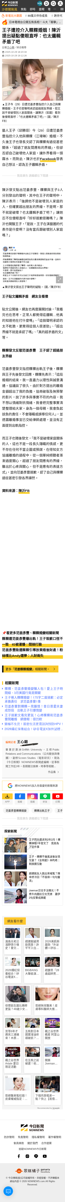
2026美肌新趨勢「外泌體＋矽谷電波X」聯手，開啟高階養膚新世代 (52, 945)
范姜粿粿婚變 (23, 669)
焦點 (23, 9)
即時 (32, 9)
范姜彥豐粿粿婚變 (16, 810)
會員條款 (19, 1143)
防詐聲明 (9, 1137)
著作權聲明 (54, 1137)
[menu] (62, 9)
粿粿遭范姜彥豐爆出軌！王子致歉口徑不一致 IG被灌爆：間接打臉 (32, 641)
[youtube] (44, 1156)
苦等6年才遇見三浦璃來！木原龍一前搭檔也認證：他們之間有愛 (12, 1035)
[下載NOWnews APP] (46, 3)
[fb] (18, 1156)
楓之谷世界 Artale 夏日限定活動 (12, 1063)
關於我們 (32, 1143)
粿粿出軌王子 (42, 810)
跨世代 (58, 15)
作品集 (52, 771)
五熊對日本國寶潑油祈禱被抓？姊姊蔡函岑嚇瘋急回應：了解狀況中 (32, 1035)
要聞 (41, 9)
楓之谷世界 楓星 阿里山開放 (52, 1034)
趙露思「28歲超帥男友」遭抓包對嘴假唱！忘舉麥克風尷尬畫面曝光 (52, 972)
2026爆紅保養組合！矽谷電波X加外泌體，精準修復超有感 (12, 974)
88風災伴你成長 (37, 15)
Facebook (48, 159)
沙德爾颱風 (9, 9)
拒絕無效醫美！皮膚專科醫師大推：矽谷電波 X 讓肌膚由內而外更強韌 (46, 1007)
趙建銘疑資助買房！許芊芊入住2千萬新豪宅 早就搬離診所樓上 (32, 945)
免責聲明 (23, 1137)
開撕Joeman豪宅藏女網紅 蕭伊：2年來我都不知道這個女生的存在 (52, 1062)
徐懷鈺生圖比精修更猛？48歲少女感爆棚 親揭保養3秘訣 (17, 1007)
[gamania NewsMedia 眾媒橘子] (32, 1171)
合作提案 (46, 1143)
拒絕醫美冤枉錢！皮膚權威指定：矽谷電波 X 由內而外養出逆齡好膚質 (16, 1097)
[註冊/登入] (60, 3)
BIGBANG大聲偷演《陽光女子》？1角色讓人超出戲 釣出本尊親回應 (32, 972)
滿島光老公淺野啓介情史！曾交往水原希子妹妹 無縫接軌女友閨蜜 (12, 945)
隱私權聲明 (38, 1137)
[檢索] (53, 3)
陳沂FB (24, 491)
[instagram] (27, 1156)
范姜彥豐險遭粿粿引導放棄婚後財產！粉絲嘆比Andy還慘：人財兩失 (32, 653)
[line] (36, 1156)
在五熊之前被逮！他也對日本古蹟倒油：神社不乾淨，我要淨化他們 (32, 1062)
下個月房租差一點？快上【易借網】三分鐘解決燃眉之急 (47, 1097)
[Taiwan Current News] (39, 3)
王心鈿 (10, 47)
